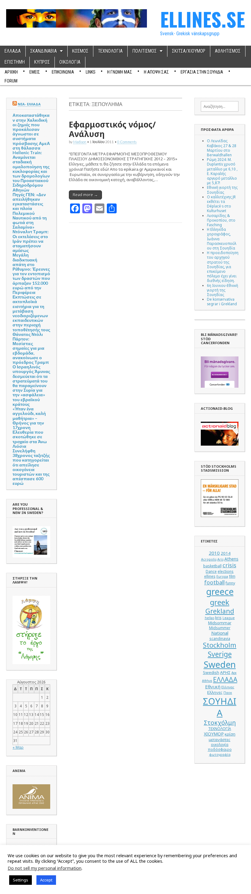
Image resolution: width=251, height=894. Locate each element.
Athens (231, 559)
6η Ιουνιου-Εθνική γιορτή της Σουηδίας (222, 290)
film (232, 576)
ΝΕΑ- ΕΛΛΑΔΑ (29, 104)
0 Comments (127, 141)
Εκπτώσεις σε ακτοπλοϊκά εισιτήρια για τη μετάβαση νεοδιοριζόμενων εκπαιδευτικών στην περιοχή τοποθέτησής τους (31, 313)
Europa (222, 576)
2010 (214, 553)
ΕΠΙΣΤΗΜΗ (15, 62)
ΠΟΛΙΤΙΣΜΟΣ (144, 51)
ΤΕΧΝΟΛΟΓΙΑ (110, 51)
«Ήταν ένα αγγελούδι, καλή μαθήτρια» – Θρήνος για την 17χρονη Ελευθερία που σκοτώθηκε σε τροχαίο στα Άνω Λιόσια (30, 427)
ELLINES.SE (202, 19)
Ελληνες (215, 692)
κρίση (230, 734)
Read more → (85, 194)
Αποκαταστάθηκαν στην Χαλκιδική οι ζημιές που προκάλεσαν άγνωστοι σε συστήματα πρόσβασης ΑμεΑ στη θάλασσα (31, 131)
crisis (229, 565)
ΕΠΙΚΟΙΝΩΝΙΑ (63, 72)
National (219, 633)
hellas (209, 618)
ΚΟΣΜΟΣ (80, 51)
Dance (211, 571)
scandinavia (219, 638)
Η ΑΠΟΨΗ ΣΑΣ (156, 72)
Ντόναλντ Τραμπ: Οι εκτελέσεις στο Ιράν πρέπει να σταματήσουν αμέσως (31, 241)
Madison (79, 141)
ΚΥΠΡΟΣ (42, 62)
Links (91, 72)
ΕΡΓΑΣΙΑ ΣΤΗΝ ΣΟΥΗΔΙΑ (202, 72)
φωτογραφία (219, 754)
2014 (225, 553)
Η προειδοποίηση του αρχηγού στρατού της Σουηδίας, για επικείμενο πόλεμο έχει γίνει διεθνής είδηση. (222, 266)
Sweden (220, 664)
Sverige (220, 654)
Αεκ (234, 673)
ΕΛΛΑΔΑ (13, 51)
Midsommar (219, 623)
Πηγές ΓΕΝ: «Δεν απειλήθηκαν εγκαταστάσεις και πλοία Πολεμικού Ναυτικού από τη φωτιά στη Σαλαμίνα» (30, 211)
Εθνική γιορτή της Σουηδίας (222, 189)
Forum (11, 80)
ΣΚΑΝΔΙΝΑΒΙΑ (43, 51)
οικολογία (219, 744)
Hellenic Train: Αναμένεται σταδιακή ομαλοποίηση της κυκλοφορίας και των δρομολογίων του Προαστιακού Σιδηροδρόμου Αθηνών (31, 171)
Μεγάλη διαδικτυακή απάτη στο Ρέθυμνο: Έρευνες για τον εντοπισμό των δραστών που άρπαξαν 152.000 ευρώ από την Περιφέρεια (31, 273)
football (214, 582)
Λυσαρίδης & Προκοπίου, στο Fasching (221, 220)
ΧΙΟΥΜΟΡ (214, 734)
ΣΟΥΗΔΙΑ (219, 707)
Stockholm (219, 645)
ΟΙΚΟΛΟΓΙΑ (70, 62)
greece (220, 591)
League (229, 618)
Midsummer (219, 627)
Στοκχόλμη (220, 722)
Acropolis (208, 559)
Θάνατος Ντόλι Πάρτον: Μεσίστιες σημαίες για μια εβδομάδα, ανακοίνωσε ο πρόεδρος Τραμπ (31, 348)
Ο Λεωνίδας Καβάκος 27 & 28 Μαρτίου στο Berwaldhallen (221, 147)
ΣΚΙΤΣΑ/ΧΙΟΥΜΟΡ (188, 51)
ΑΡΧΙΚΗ (11, 72)
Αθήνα (207, 681)
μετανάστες (219, 739)
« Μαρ (18, 747)
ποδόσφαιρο (220, 749)
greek (219, 602)
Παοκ (227, 692)
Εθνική (212, 686)
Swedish (211, 672)
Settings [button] (20, 880)
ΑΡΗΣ (225, 672)
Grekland (219, 611)
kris (218, 617)
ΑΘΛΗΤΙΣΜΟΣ (228, 51)
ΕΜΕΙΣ (34, 72)
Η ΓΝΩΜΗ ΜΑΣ (119, 72)
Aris (220, 559)
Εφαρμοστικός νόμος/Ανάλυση (112, 129)
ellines (209, 576)
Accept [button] (46, 880)
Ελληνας (227, 687)
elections (226, 571)
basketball (212, 566)
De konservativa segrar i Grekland (222, 301)
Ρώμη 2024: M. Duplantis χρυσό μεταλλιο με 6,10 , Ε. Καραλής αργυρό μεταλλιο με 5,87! (222, 171)
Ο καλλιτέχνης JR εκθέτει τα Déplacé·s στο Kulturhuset (221, 203)
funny (230, 583)
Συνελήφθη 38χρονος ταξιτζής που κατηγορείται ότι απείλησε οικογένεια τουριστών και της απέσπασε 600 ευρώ (31, 467)
